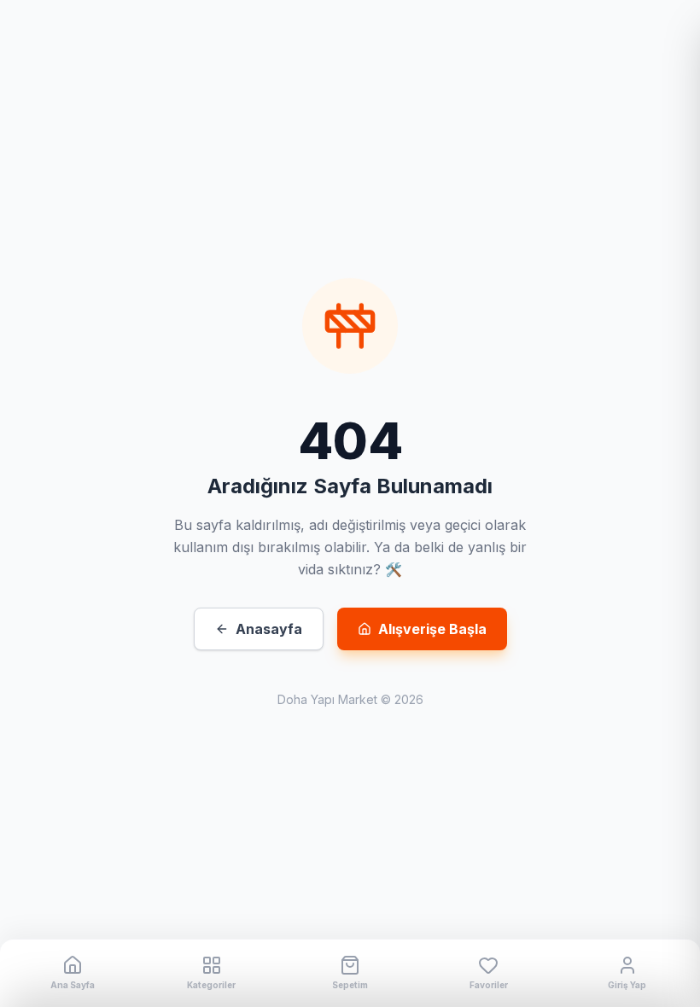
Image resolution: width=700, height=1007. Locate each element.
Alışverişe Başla (432, 628)
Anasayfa (269, 628)
